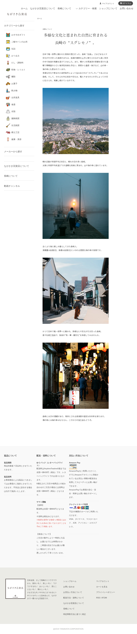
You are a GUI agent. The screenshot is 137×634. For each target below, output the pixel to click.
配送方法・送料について (73, 598)
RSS (98, 598)
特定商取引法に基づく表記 (74, 614)
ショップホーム (69, 581)
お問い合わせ (126, 8)
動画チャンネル (12, 186)
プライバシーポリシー (105, 592)
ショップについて (108, 8)
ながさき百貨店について (42, 8)
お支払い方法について (72, 592)
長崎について (64, 8)
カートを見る (101, 587)
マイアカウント (108, 4)
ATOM (104, 598)
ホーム (24, 8)
